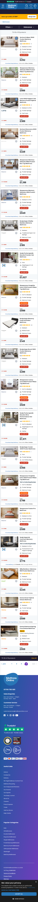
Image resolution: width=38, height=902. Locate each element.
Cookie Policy (31, 887)
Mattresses (6, 22)
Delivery (6, 778)
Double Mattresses (9, 834)
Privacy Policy (8, 876)
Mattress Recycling (9, 784)
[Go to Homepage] (12, 6)
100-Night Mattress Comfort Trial (13, 781)
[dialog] (19, 891)
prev (4, 664)
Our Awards (7, 790)
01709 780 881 (9, 689)
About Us (6, 798)
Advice (6, 772)
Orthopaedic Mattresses (11, 848)
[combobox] (29, 27)
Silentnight (7, 851)
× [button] (36, 882)
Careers (6, 801)
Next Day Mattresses (10, 854)
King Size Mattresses (10, 837)
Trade (5, 807)
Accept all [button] (19, 894)
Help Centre (7, 813)
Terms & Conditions (9, 873)
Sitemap (6, 879)
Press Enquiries (8, 804)
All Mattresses (8, 831)
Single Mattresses (9, 840)
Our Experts (7, 792)
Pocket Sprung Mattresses (11, 843)
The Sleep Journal (9, 795)
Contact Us (7, 775)
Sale (5, 828)
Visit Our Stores (8, 810)
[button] (19, 890)
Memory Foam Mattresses (11, 846)
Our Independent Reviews (11, 787)
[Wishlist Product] (16, 49)
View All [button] (34, 658)
